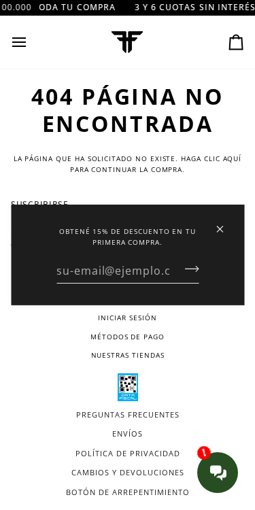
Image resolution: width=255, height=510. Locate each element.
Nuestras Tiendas (128, 355)
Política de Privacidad (127, 453)
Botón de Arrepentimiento (128, 492)
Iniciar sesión (127, 317)
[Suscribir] (187, 268)
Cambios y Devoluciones (127, 472)
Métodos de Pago (127, 336)
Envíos (127, 433)
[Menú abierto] (31, 42)
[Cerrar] (225, 223)
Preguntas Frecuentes (128, 414)
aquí (232, 158)
